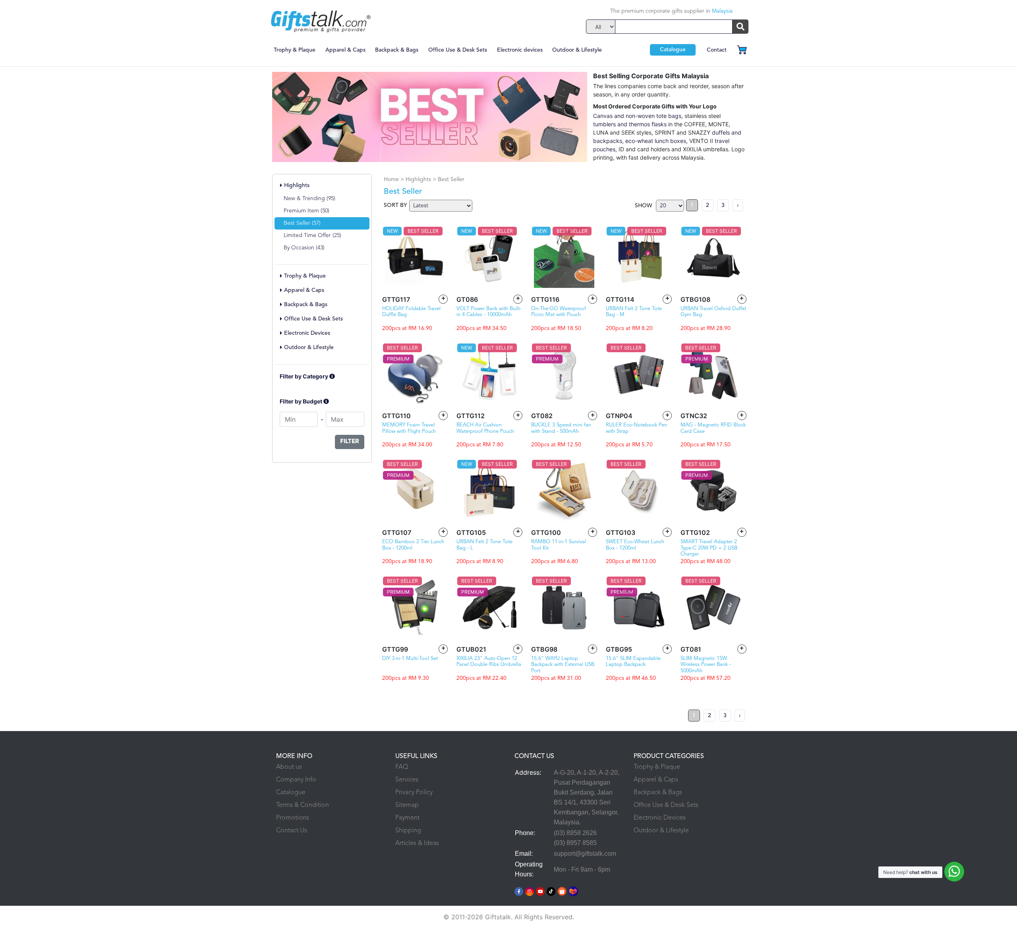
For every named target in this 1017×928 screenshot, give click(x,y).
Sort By (395, 205)
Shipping (408, 831)
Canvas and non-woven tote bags (637, 115)
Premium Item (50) (306, 211)
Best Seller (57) (302, 223)
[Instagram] (529, 891)
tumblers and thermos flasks (630, 124)
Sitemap (407, 805)
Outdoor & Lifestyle (577, 50)
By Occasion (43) (304, 248)
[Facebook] (518, 891)
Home (392, 179)
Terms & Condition (302, 805)
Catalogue (673, 49)
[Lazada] (573, 891)
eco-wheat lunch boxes (655, 140)
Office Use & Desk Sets (457, 50)
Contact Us (291, 831)
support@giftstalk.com (585, 853)
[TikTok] (551, 891)
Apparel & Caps (345, 50)
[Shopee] (562, 891)
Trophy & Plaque (294, 50)
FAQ (401, 767)
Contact (717, 50)
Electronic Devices (660, 818)
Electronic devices (520, 50)
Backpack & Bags (396, 50)
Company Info (296, 780)
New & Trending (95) (309, 198)
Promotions (292, 818)
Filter (349, 442)
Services (406, 780)
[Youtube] (540, 891)
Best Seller (451, 179)
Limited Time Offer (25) (312, 235)
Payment (407, 818)
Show (643, 205)
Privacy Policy (414, 792)
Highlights (295, 185)
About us (289, 767)
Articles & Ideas (417, 843)
